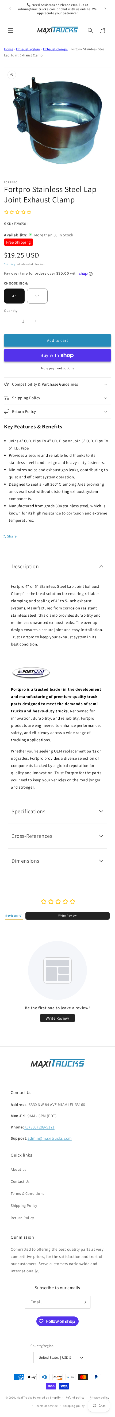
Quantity (10, 310)
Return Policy (22, 1217)
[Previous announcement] (10, 9)
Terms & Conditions (27, 1193)
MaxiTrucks (24, 1397)
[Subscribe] (84, 1302)
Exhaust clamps (55, 49)
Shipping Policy (24, 1205)
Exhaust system (28, 49)
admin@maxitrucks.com (50, 1138)
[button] (11, 30)
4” (14, 296)
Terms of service (46, 1406)
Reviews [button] (14, 915)
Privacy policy (99, 1397)
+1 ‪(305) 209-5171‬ (39, 1127)
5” (37, 296)
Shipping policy (74, 1406)
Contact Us (20, 1181)
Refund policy (75, 1397)
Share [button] (12, 536)
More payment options (57, 368)
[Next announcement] (105, 9)
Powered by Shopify (47, 1397)
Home (8, 49)
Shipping (9, 264)
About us (18, 1169)
